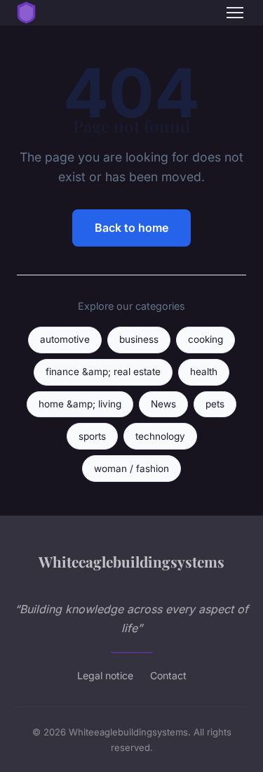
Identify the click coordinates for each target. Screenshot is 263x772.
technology (160, 436)
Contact (168, 675)
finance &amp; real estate (103, 371)
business (139, 339)
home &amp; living (80, 404)
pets (214, 404)
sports (92, 436)
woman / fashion (131, 468)
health (203, 371)
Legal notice (105, 675)
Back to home (131, 228)
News (163, 404)
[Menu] (235, 12)
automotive (65, 339)
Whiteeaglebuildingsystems (131, 561)
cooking (205, 339)
